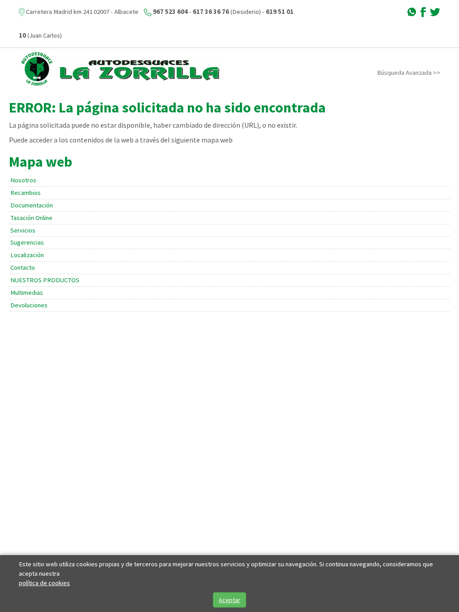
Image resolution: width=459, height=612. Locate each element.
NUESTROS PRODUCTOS (44, 280)
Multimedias (26, 293)
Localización (27, 255)
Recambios (25, 193)
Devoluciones (29, 305)
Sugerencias (27, 242)
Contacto (22, 267)
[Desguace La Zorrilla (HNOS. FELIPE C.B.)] (121, 69)
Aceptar (229, 600)
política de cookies (44, 583)
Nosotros (23, 180)
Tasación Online (31, 218)
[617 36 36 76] (411, 12)
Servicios (22, 230)
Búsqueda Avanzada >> (408, 73)
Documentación (31, 205)
